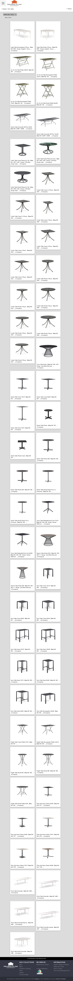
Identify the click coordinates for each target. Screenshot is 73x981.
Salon (20, 965)
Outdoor (4, 9)
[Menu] (3, 3)
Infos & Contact (58, 969)
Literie (20, 971)
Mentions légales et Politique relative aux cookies (61, 966)
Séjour (21, 966)
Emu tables (11, 9)
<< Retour (69, 8)
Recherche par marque (42, 965)
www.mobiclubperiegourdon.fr (62, 971)
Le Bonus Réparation (41, 969)
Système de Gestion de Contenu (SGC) (27, 979)
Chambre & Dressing (25, 969)
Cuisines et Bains (23, 975)
